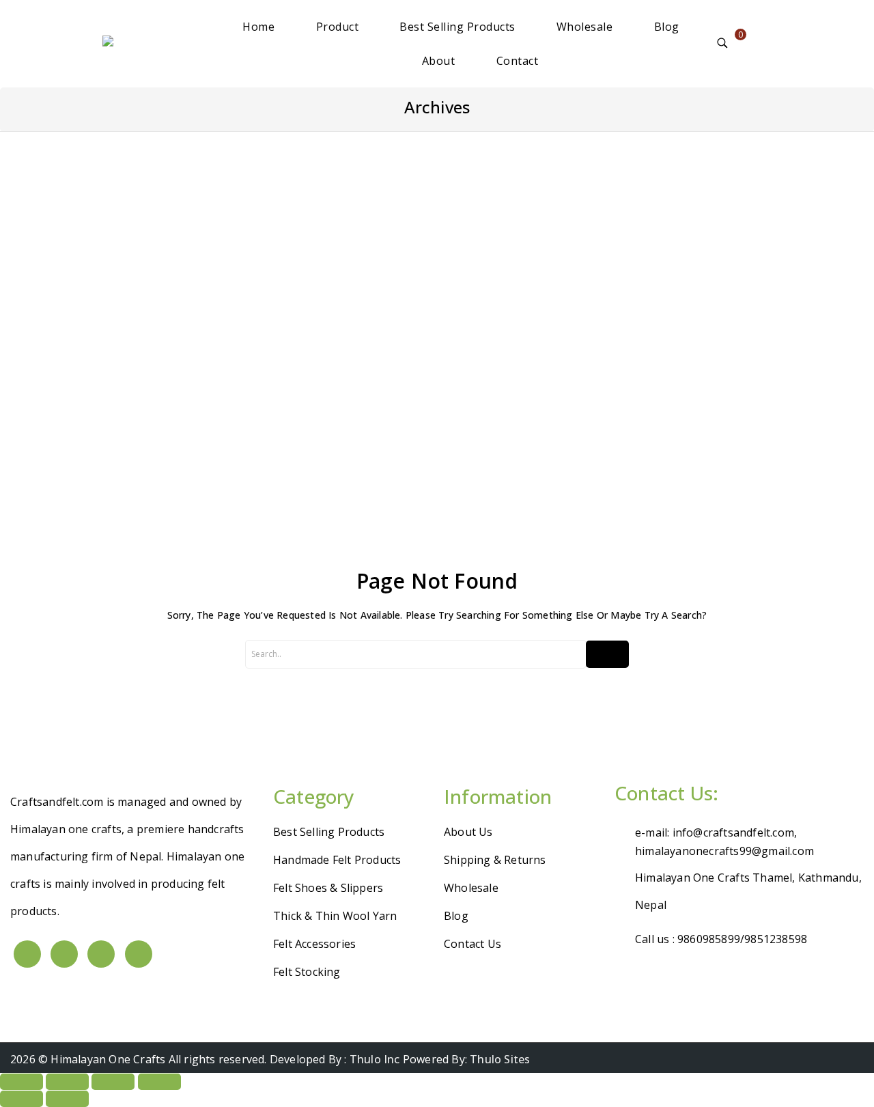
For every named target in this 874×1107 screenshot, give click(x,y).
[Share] (113, 1082)
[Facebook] (27, 954)
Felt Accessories (314, 943)
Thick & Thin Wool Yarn (335, 915)
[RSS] (138, 954)
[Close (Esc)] (159, 1082)
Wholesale (584, 26)
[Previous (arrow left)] (21, 1099)
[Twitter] (64, 954)
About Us (468, 831)
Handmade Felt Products (337, 859)
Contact (517, 60)
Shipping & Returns (495, 859)
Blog (666, 26)
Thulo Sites (500, 1059)
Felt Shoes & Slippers (328, 887)
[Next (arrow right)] (67, 1099)
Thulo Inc (375, 1059)
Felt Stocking (307, 971)
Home (258, 26)
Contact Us (472, 943)
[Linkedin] (101, 954)
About (438, 60)
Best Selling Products (457, 26)
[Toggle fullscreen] (67, 1082)
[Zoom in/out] (21, 1082)
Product (337, 26)
